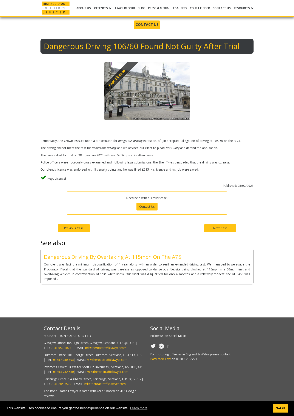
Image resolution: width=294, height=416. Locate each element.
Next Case (220, 228)
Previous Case (74, 228)
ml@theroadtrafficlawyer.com (106, 348)
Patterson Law (160, 359)
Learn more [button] (138, 408)
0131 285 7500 (61, 384)
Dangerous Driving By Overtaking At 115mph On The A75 (112, 256)
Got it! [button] (280, 408)
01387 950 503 (63, 360)
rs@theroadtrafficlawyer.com (107, 360)
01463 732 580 (63, 372)
